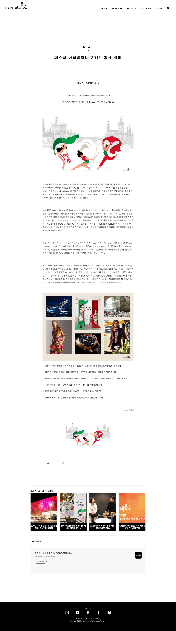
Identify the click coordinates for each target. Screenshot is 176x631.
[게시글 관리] (54, 463)
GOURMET (147, 8)
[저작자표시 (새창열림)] (69, 463)
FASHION (117, 8)
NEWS (104, 8)
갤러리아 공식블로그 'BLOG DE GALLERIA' (53, 553)
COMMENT (37, 541)
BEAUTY (131, 8)
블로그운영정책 (95, 618)
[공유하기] (51, 463)
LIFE (159, 8)
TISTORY (88, 609)
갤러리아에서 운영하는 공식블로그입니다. (49, 556)
